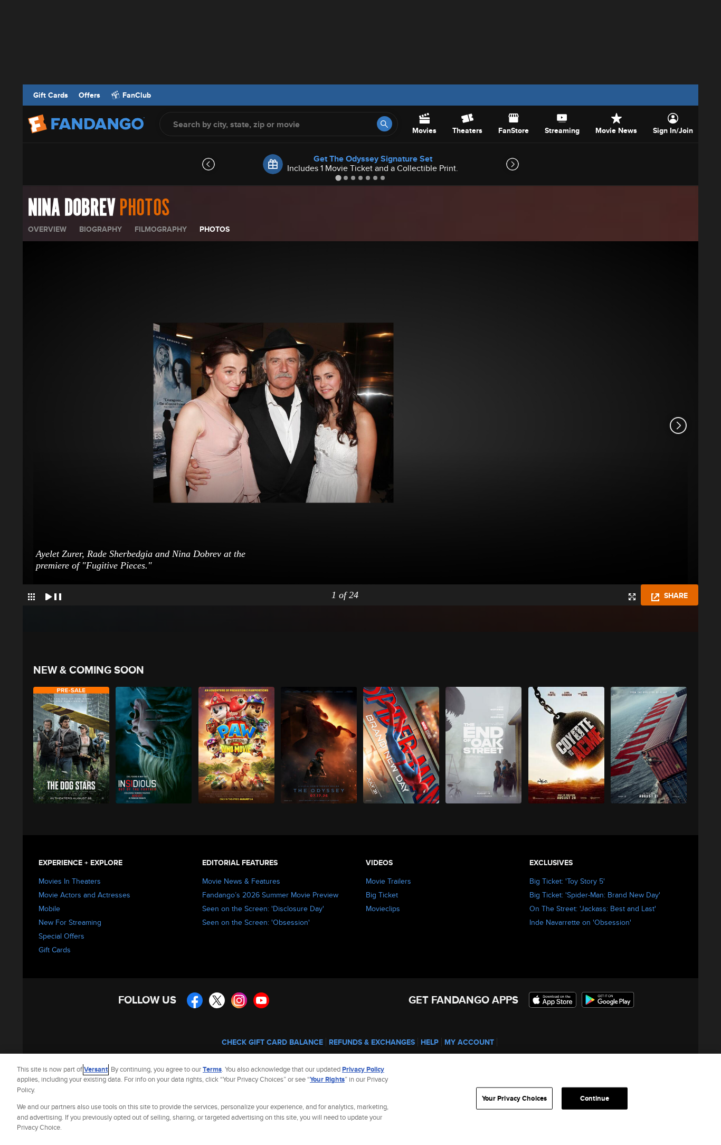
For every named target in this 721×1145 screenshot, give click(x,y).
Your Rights (327, 1079)
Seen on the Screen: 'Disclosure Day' (263, 908)
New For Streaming (70, 922)
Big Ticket (382, 894)
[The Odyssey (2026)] (319, 745)
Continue (594, 1098)
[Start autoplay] (53, 594)
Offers (89, 95)
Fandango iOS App (552, 1000)
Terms (212, 1069)
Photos (215, 229)
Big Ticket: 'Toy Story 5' (567, 881)
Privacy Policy (363, 1069)
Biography (100, 229)
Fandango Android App (608, 1000)
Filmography (161, 229)
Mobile (49, 908)
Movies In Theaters (70, 881)
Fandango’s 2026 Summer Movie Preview (270, 894)
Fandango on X (217, 1000)
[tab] (338, 178)
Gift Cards (50, 95)
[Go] (384, 123)
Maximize (632, 596)
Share (675, 595)
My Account (469, 1042)
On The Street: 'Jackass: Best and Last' (592, 908)
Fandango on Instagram (239, 1000)
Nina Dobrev (71, 208)
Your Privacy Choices (514, 1098)
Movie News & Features (241, 881)
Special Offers (61, 936)
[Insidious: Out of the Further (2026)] (154, 745)
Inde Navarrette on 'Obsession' (580, 922)
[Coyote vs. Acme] (566, 745)
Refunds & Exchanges (372, 1042)
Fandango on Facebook (195, 1000)
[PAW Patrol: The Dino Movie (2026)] (237, 745)
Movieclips (383, 908)
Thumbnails (31, 596)
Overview (47, 229)
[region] (360, 1099)
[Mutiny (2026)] (649, 745)
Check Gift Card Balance (272, 1042)
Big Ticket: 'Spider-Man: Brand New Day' (594, 894)
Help (430, 1042)
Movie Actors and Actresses (84, 894)
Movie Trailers (388, 881)
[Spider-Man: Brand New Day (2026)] (401, 745)
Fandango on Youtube (261, 1000)
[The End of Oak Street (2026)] (484, 745)
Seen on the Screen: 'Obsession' (256, 922)
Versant (96, 1069)
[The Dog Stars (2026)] (71, 745)
